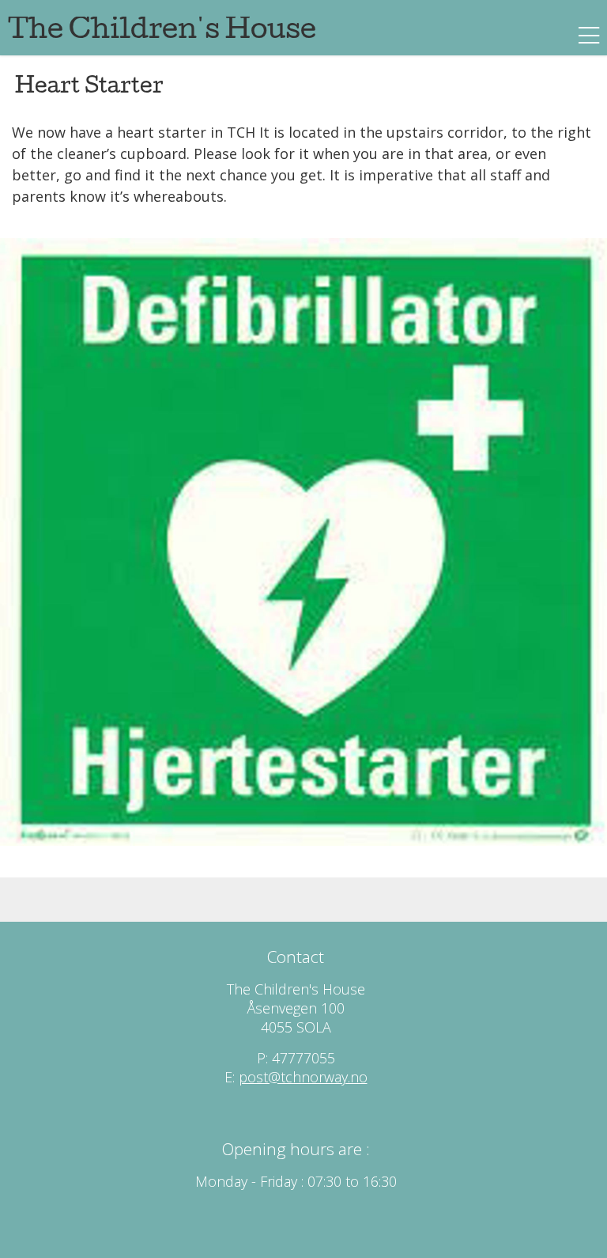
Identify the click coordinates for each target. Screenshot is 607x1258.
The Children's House (162, 32)
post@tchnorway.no (303, 1076)
